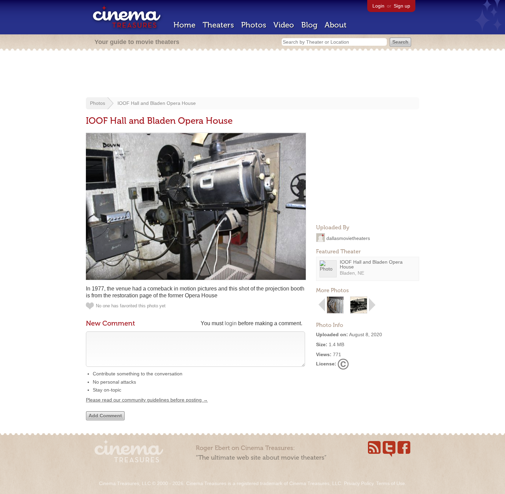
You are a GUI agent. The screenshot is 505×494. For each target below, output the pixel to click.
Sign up (402, 6)
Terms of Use (390, 483)
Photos (253, 25)
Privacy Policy (358, 483)
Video (283, 25)
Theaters (218, 25)
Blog (309, 25)
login (231, 323)
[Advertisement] (252, 74)
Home (184, 25)
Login (378, 6)
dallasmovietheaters (348, 238)
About (336, 25)
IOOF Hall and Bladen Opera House (156, 103)
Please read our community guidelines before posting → (147, 400)
